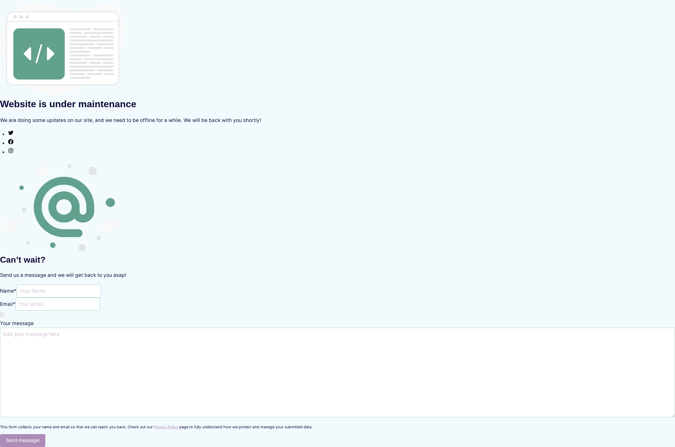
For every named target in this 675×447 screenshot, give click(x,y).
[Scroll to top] (660, 419)
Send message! (23, 440)
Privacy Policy (166, 427)
